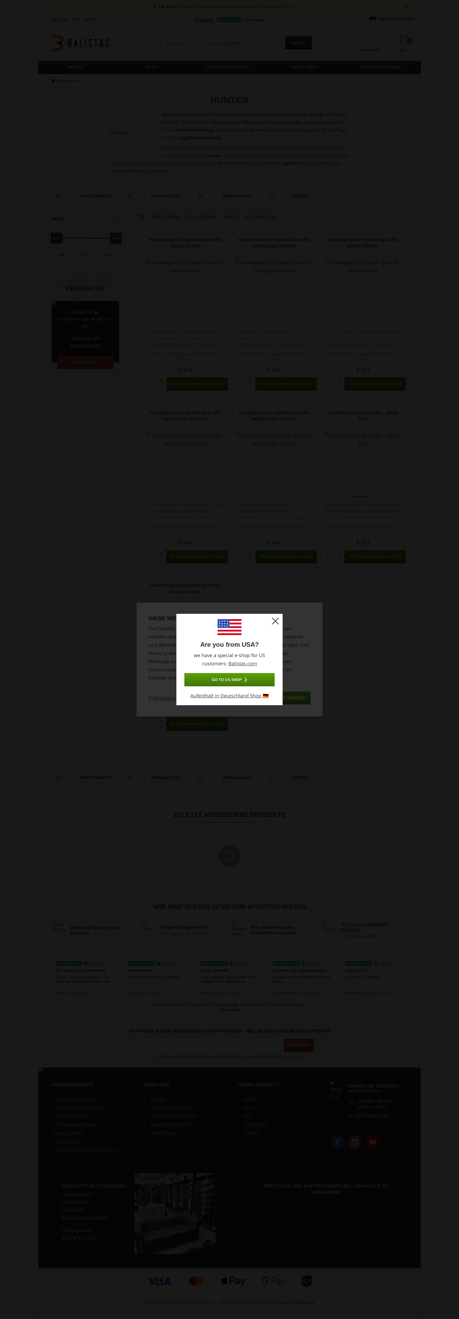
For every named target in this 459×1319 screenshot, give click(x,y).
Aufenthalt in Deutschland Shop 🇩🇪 (229, 695)
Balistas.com (242, 663)
